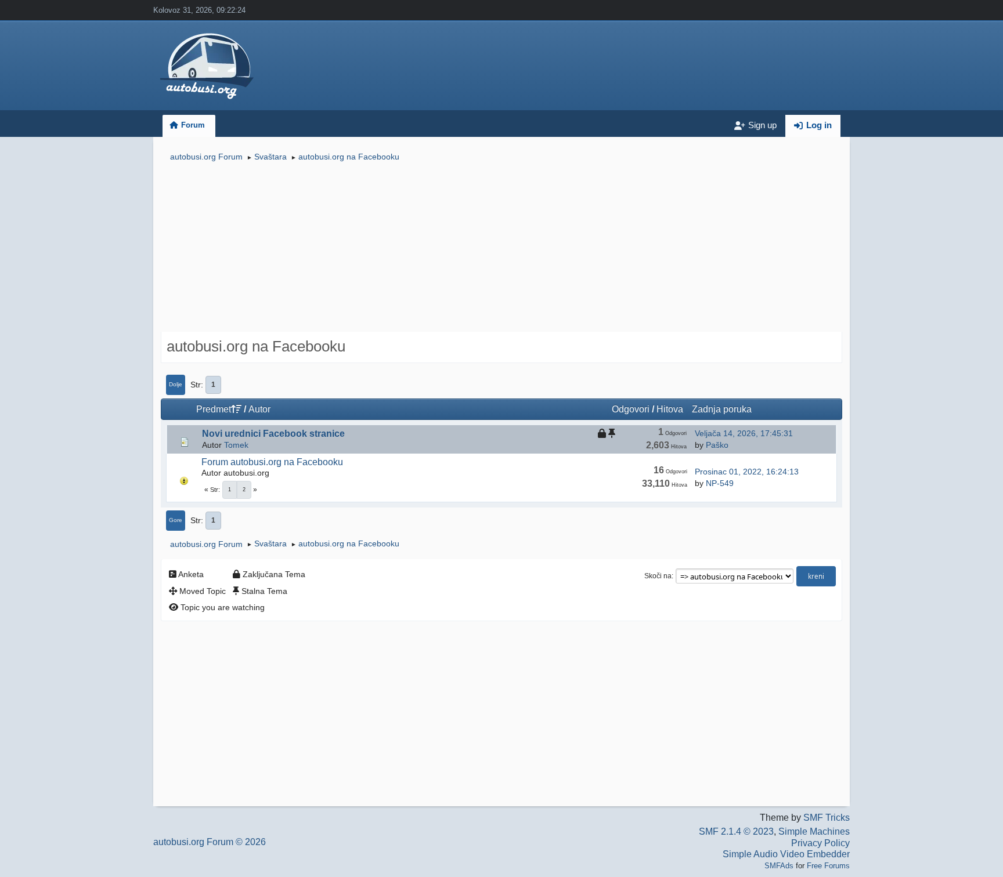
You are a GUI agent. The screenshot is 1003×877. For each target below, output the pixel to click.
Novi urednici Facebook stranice (273, 433)
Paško (717, 445)
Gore (175, 520)
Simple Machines (814, 831)
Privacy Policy (820, 843)
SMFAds (778, 865)
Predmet (213, 409)
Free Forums (828, 865)
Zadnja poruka (722, 409)
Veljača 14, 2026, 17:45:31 (744, 433)
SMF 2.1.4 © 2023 (736, 831)
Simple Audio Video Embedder (786, 854)
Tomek (236, 445)
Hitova (669, 409)
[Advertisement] (501, 248)
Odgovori (631, 409)
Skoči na (658, 575)
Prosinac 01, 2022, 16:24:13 (747, 471)
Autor (259, 409)
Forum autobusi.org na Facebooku (272, 462)
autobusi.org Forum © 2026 (209, 842)
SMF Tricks (826, 817)
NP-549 (720, 483)
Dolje (175, 384)
